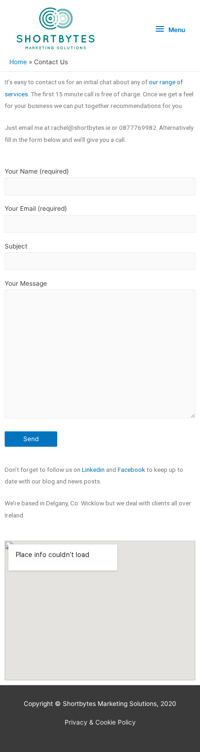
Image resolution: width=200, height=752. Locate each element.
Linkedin (93, 469)
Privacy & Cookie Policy (100, 722)
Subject (16, 246)
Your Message (26, 283)
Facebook (131, 469)
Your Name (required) (37, 171)
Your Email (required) (36, 208)
